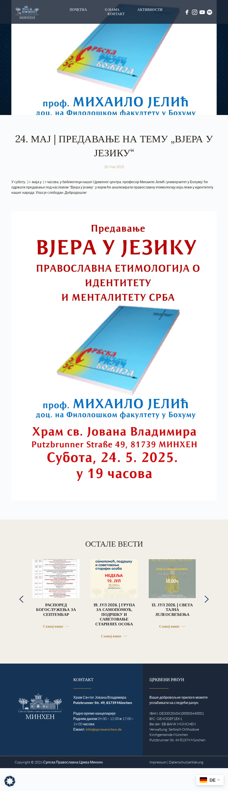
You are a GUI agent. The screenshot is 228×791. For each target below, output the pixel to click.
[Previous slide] (21, 599)
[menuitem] (78, 10)
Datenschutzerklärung (186, 762)
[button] (10, 781)
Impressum (158, 762)
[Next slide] (206, 599)
